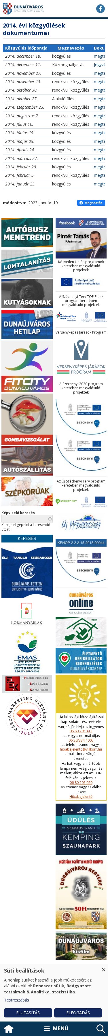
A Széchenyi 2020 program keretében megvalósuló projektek (81, 388)
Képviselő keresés (18, 513)
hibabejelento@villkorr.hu (81, 749)
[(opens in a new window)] (100, 8)
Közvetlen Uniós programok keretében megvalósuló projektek (81, 266)
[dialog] (54, 993)
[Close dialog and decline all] (103, 967)
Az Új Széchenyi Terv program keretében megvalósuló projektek (81, 485)
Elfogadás (78, 1012)
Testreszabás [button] (16, 1000)
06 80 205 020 (81, 783)
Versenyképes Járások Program (81, 332)
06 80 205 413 (81, 731)
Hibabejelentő (80, 797)
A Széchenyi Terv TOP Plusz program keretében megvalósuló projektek (81, 301)
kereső (100, 1028)
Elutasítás (28, 1012)
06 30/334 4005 (81, 740)
